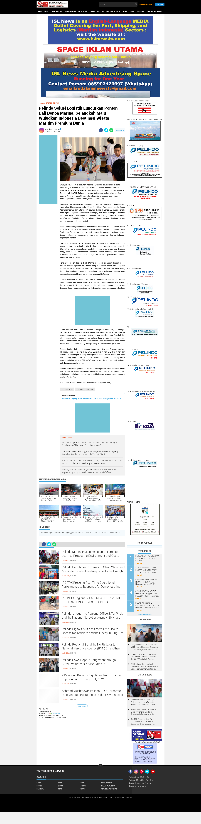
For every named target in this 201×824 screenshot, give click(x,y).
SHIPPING (140, 11)
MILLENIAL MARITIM (113, 11)
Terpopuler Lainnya (144, 614)
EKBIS (60, 783)
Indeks (47, 11)
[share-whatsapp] (111, 130)
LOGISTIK (100, 11)
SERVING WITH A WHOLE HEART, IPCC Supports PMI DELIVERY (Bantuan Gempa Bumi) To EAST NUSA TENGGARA (146, 593)
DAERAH (39, 783)
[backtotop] (100, 766)
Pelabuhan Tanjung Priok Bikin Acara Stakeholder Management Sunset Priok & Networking (92, 398)
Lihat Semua (82, 706)
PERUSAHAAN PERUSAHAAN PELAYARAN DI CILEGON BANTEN (147, 558)
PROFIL (132, 11)
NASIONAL (80, 389)
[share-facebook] (101, 130)
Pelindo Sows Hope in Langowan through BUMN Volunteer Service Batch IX (89, 662)
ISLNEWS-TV (82, 11)
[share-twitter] (106, 130)
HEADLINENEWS (70, 11)
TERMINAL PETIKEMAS (154, 11)
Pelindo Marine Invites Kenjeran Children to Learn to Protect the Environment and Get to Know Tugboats (90, 555)
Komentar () (120, 130)
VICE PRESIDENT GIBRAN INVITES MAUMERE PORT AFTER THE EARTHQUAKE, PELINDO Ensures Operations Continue (147, 570)
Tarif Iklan (149, 780)
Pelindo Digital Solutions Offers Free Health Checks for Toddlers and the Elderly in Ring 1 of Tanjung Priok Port (92, 633)
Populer (160, 4)
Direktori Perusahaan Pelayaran (140, 783)
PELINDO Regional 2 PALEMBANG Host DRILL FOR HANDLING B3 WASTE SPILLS (92, 600)
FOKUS (82, 783)
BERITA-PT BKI (57, 11)
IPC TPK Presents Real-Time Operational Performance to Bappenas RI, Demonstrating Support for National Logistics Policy (91, 586)
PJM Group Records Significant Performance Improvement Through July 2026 (91, 677)
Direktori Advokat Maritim (138, 786)
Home (40, 11)
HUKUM (39, 786)
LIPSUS (92, 11)
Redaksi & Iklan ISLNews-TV (139, 777)
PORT (125, 11)
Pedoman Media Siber (137, 780)
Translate (56, 713)
